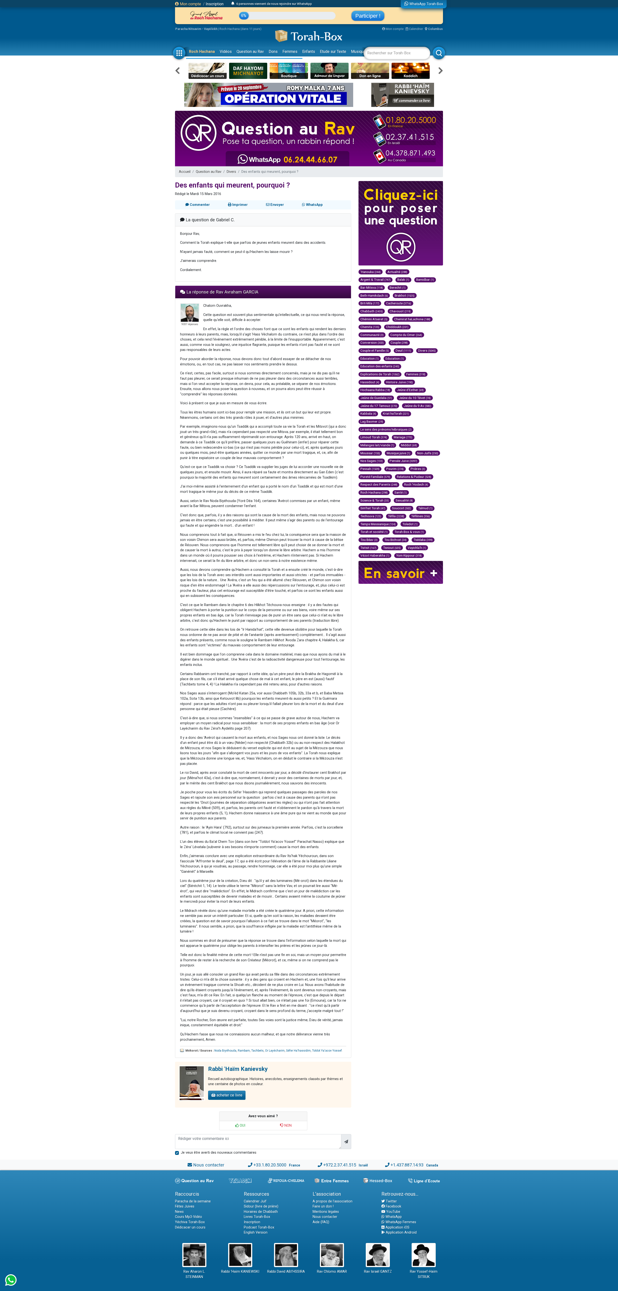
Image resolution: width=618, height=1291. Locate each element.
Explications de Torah (380, 374)
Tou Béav (369, 540)
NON (287, 1126)
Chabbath (371, 311)
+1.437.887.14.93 (407, 1164)
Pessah (369, 469)
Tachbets (257, 1050)
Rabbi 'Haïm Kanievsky (238, 1069)
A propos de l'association (332, 1201)
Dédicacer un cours (190, 1227)
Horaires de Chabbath (261, 1212)
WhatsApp (393, 1217)
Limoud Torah (373, 437)
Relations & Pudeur (414, 477)
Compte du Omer (406, 335)
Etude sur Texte (333, 51)
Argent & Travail (375, 279)
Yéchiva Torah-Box (190, 1222)
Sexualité (404, 500)
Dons (273, 51)
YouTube (392, 1212)
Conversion (372, 342)
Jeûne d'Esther (410, 390)
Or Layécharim (275, 1050)
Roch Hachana (202, 51)
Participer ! (367, 16)
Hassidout (369, 382)
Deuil (403, 350)
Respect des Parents (378, 484)
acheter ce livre (229, 1095)
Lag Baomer (371, 421)
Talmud (425, 508)
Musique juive (398, 453)
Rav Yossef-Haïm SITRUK (423, 1274)
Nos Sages (371, 461)
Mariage (403, 437)
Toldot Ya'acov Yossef (327, 1050)
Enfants (308, 51)
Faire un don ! (323, 1206)
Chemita (369, 327)
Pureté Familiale (375, 477)
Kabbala (368, 413)
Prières (418, 469)
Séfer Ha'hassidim (298, 1050)
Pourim (395, 469)
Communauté (372, 335)
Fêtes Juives (184, 1206)
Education (369, 358)
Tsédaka (423, 540)
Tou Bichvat (395, 540)
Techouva (370, 516)
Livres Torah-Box (257, 1217)
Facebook (393, 1206)
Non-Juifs (427, 453)
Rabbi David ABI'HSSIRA (286, 1272)
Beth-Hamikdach (374, 295)
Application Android (401, 1232)
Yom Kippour (409, 555)
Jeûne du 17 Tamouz (378, 406)
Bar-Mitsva (371, 287)
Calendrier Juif (255, 1201)
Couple (399, 342)
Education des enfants (379, 366)
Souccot (401, 508)
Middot (409, 445)
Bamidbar (425, 279)
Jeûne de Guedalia (376, 398)
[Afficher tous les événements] (232, 3)
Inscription (215, 4)
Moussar (370, 453)
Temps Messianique (378, 524)
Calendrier (415, 29)
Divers (231, 172)
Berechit (398, 287)
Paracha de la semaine (193, 1201)
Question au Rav (250, 51)
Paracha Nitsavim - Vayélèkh (196, 29)
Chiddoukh (397, 327)
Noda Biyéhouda (225, 1050)
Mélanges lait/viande (377, 445)
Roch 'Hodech (416, 484)
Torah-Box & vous (409, 532)
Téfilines (420, 516)
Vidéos (226, 51)
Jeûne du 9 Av (417, 406)
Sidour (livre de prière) (261, 1206)
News (179, 1212)
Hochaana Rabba (375, 390)
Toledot (410, 524)
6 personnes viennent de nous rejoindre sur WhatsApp (274, 4)
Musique (358, 51)
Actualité (397, 272)
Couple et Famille (374, 350)
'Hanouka (370, 272)
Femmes (289, 51)
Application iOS (397, 1227)
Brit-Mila (369, 303)
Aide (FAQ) (321, 1222)
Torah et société (374, 532)
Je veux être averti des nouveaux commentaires (218, 1153)
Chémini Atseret (373, 319)
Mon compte (190, 4)
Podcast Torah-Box (259, 1227)
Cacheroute (398, 303)
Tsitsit (368, 548)
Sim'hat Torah (372, 508)
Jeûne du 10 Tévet (415, 398)
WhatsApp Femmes (400, 1222)
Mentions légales (326, 1212)
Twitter (391, 1201)
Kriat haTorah (396, 413)
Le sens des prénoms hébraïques (386, 429)
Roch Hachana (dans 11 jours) (240, 29)
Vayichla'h (417, 548)
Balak (403, 279)
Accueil (184, 172)
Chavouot (400, 311)
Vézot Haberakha (374, 555)
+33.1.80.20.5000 (269, 1164)
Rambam (244, 1050)
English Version (255, 1232)
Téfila (396, 516)
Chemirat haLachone (412, 319)
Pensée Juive (403, 461)
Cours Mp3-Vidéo (188, 1217)
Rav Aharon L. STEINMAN (194, 1274)
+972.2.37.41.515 (339, 1164)
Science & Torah (374, 500)
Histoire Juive (399, 382)
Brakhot (404, 295)
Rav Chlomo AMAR (332, 1272)
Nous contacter (208, 1164)
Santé (400, 492)
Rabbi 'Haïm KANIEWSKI (240, 1272)
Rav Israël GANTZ (378, 1272)
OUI (242, 1126)
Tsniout (392, 548)
